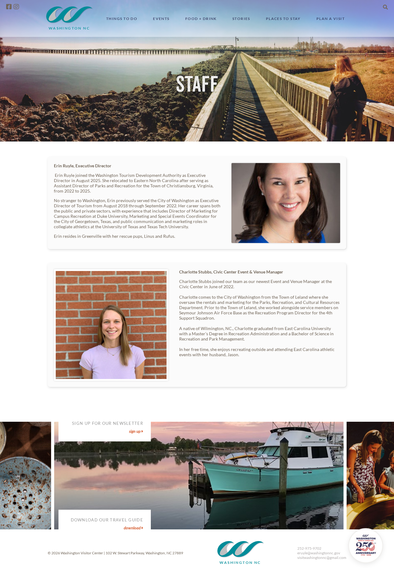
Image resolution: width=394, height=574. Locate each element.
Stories (241, 18)
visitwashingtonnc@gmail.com (321, 557)
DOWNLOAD (133, 527)
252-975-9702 (309, 548)
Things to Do (121, 18)
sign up (135, 431)
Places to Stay (283, 18)
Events (161, 18)
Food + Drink (201, 18)
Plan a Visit (330, 18)
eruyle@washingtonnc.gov (318, 553)
